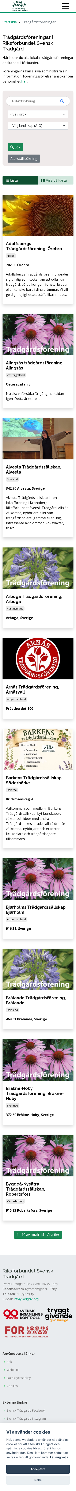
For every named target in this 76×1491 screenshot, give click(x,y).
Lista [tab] (13, 180)
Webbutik (13, 1369)
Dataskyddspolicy (19, 1377)
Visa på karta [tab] (56, 180)
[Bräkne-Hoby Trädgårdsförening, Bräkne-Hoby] (38, 1059)
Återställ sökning (23, 158)
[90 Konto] (23, 1314)
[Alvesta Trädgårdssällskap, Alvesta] (38, 438)
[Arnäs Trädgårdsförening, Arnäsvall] (38, 658)
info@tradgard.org (26, 1299)
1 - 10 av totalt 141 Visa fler (38, 1234)
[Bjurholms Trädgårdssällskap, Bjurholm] (38, 878)
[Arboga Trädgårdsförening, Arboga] (38, 567)
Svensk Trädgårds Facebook (26, 1410)
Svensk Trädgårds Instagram (26, 1418)
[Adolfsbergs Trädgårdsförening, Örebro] (38, 215)
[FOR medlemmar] (26, 1331)
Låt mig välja (59, 1457)
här (24, 81)
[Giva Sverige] (58, 1314)
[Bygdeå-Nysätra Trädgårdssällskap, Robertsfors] (38, 1155)
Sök (17, 147)
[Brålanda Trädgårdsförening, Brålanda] (38, 969)
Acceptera (38, 1469)
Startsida (10, 22)
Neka (38, 1480)
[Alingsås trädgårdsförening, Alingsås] (38, 334)
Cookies (12, 1385)
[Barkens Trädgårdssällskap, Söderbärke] (38, 749)
